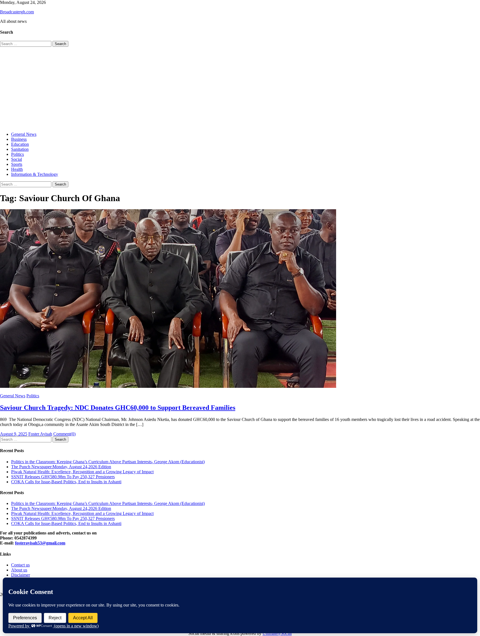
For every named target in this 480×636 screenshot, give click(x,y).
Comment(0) (64, 434)
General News (23, 134)
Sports (16, 164)
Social (16, 159)
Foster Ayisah (40, 434)
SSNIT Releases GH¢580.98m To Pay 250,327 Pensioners (63, 476)
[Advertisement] (240, 88)
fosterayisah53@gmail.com (40, 543)
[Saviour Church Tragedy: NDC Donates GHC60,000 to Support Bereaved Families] (240, 299)
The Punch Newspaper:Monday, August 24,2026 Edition (61, 466)
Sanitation (20, 149)
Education (20, 144)
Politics (17, 154)
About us (19, 570)
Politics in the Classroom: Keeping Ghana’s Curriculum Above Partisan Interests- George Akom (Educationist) (108, 461)
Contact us (20, 565)
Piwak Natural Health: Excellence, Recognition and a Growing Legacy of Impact (82, 471)
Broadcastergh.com (17, 11)
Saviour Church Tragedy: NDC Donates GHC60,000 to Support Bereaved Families (117, 407)
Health (17, 169)
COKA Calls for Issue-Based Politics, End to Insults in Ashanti (66, 481)
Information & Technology (34, 174)
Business (19, 139)
